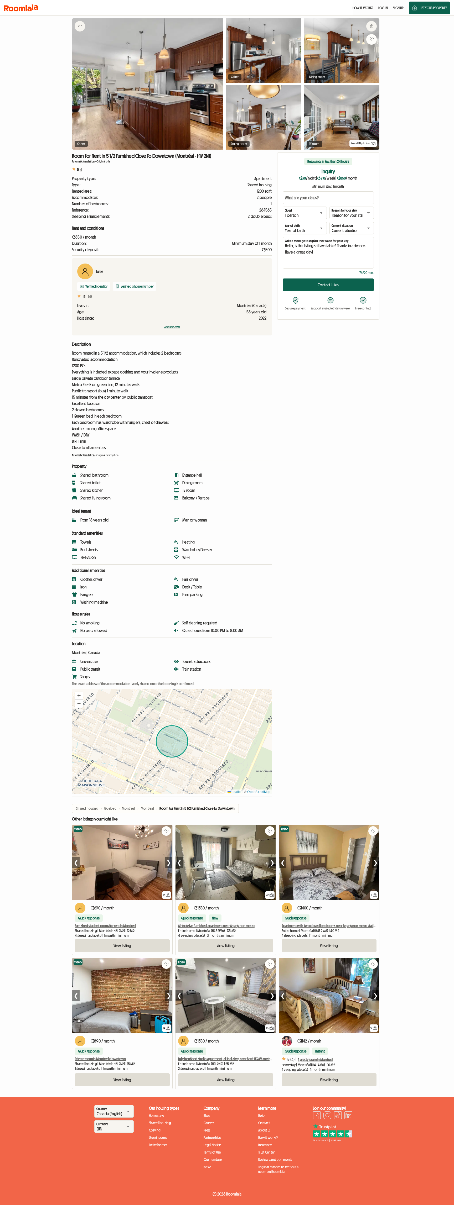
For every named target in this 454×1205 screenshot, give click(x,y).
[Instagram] (327, 1116)
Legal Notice (212, 1145)
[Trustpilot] (332, 1140)
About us (264, 1130)
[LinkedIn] (348, 1116)
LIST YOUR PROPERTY (433, 8)
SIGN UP (398, 8)
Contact (264, 1123)
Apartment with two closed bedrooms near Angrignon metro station (330, 926)
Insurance (265, 1145)
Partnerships (212, 1137)
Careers (209, 1123)
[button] (79, 696)
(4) (90, 296)
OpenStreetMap (258, 791)
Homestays (156, 1115)
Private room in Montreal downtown (100, 1059)
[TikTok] (338, 1116)
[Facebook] (317, 1116)
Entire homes (158, 1145)
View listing (122, 946)
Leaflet (236, 791)
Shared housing (160, 1123)
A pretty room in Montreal (315, 1059)
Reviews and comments (275, 1159)
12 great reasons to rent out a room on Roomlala (278, 1169)
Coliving (155, 1130)
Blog (207, 1115)
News (207, 1167)
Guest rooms (158, 1137)
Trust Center (266, 1152)
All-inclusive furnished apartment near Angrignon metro (216, 926)
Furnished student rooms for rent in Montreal (105, 926)
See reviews (172, 327)
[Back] (80, 33)
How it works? (268, 1137)
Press (207, 1130)
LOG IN (383, 8)
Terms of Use (212, 1152)
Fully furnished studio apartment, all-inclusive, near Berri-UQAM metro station (230, 1059)
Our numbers (213, 1159)
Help (261, 1115)
